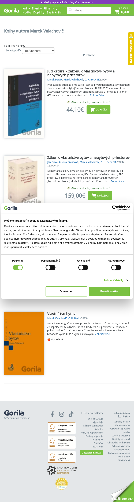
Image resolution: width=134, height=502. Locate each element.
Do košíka (101, 109)
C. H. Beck (74, 318)
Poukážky (98, 443)
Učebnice (98, 429)
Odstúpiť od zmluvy (91, 452)
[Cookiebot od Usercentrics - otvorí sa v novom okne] (114, 208)
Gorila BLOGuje (95, 418)
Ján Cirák (52, 162)
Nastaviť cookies (122, 449)
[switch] (50, 267)
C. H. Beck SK (92, 79)
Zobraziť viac (97, 95)
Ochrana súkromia (120, 446)
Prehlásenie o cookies (119, 453)
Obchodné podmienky (118, 442)
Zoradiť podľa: (13, 50)
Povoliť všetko (109, 291)
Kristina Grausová (68, 162)
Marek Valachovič (73, 79)
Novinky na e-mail (121, 439)
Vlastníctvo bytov (61, 313)
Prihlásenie (124, 8)
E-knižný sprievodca (93, 425)
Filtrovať (90, 55)
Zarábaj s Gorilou (121, 435)
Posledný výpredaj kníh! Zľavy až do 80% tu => (67, 2)
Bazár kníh (53, 12)
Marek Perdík (54, 79)
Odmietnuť (66, 291)
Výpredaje (98, 422)
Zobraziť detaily (113, 280)
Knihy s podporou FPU (92, 432)
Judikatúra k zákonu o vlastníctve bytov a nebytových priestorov (81, 73)
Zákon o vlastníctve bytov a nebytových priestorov (88, 157)
